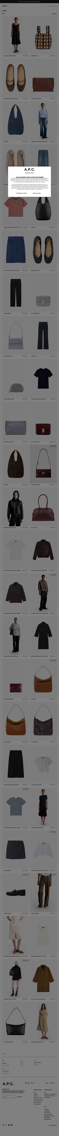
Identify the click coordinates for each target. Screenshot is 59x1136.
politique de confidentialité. (36, 189)
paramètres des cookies (21, 193)
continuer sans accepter (29, 172)
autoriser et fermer (37, 193)
